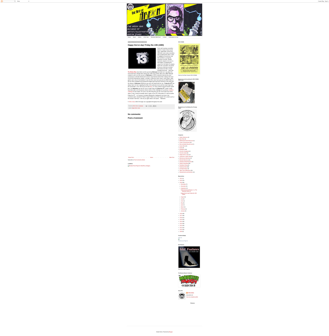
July (182, 199)
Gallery (139, 37)
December (183, 184)
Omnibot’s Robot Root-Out (185, 161)
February (183, 209)
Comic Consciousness (184, 142)
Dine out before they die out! (186, 144)
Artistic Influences (183, 137)
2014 (181, 221)
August (182, 197)
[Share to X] (152, 106)
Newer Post (131, 157)
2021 (181, 178)
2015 (181, 219)
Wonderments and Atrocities (186, 172)
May (182, 203)
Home (129, 37)
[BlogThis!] (151, 106)
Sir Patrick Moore (183, 168)
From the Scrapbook (184, 151)
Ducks (180, 147)
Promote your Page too (183, 240)
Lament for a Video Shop (185, 156)
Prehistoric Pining (183, 165)
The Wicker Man (132, 72)
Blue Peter (181, 139)
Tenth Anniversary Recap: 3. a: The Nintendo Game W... (189, 190)
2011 (181, 227)
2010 (181, 229)
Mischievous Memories (184, 158)
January (183, 211)
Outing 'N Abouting (183, 163)
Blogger (171, 331)
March (182, 207)
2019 (181, 182)
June (182, 201)
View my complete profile (192, 297)
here (151, 86)
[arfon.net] (179, 239)
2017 (181, 215)
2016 (181, 217)
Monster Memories (183, 160)
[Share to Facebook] (154, 106)
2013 (181, 223)
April (182, 205)
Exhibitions (182, 149)
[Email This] (149, 106)
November (183, 186)
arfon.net (180, 237)
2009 (181, 231)
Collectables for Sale (173, 37)
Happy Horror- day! (136, 108)
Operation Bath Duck (156, 37)
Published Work (183, 167)
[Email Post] (146, 105)
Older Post (171, 157)
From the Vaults (183, 153)
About (134, 37)
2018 (181, 213)
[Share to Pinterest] (155, 106)
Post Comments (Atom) (139, 160)
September (183, 188)
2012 (181, 225)
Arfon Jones (132, 101)
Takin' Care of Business (184, 170)
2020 (181, 180)
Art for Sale (146, 37)
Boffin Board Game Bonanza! (186, 140)
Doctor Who (182, 146)
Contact (164, 37)
